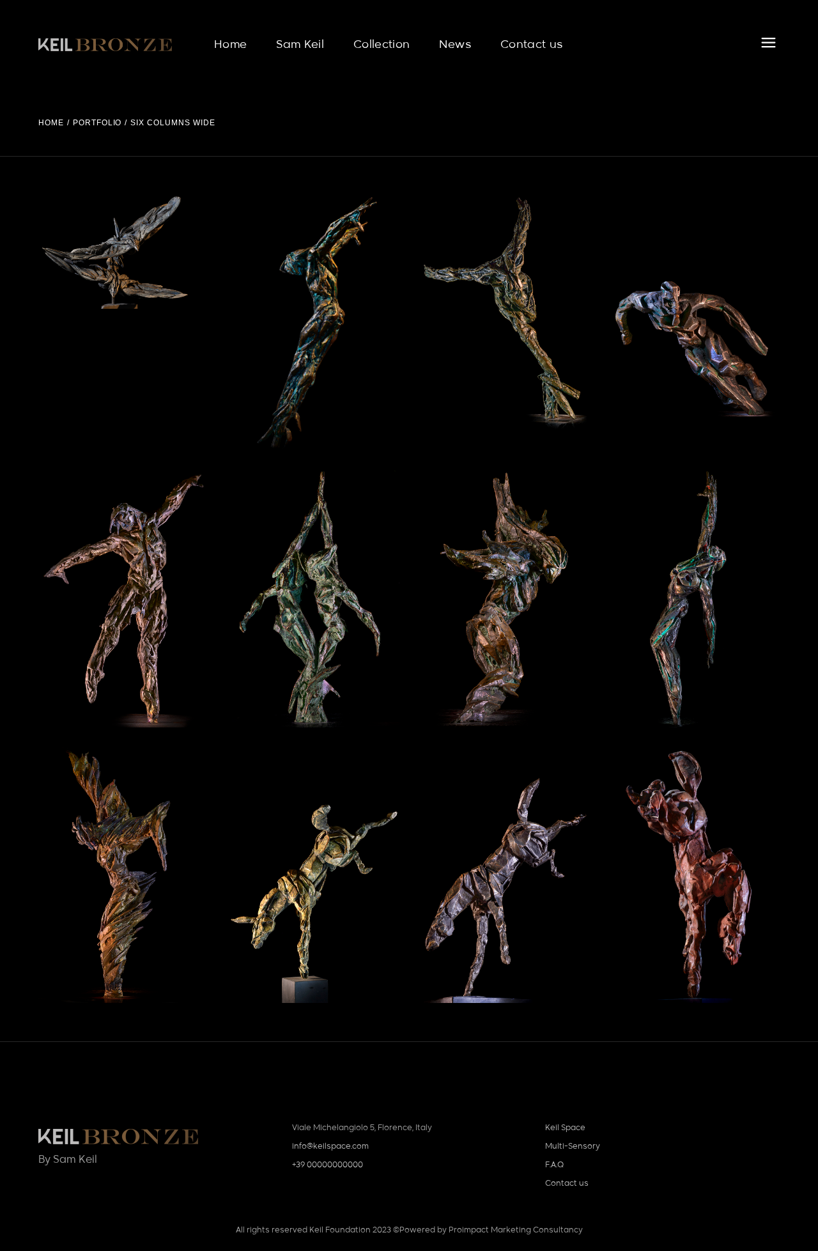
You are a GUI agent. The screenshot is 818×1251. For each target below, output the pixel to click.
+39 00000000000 (327, 1165)
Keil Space (565, 1128)
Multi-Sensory (572, 1147)
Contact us (567, 1184)
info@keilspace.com (330, 1147)
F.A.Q (554, 1165)
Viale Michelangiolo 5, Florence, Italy (362, 1128)
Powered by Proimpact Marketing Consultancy (491, 1230)
